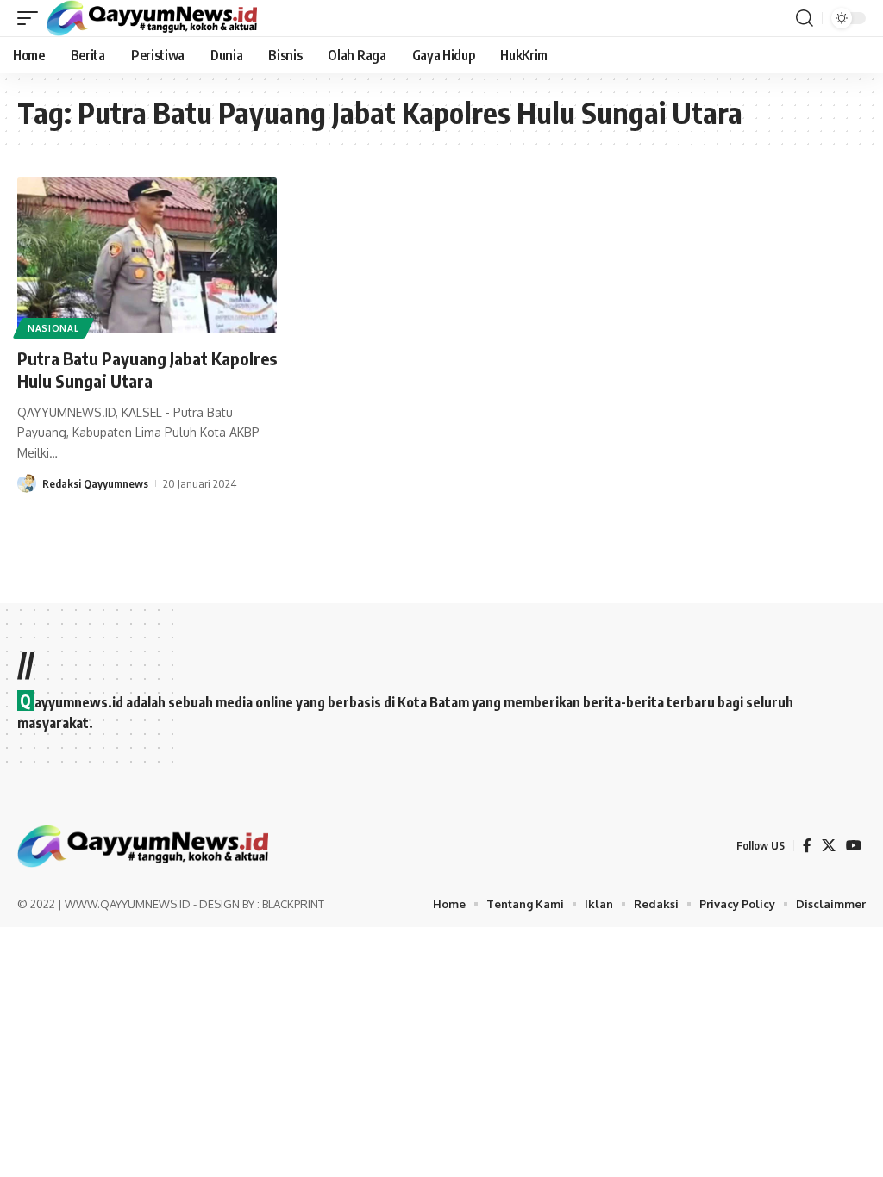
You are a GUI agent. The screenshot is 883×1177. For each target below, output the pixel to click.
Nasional (53, 328)
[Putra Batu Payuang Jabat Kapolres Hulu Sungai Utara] (147, 255)
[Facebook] (807, 845)
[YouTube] (854, 845)
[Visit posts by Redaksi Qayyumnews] (26, 483)
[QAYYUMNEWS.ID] (152, 18)
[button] (32, 18)
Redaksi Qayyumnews (95, 483)
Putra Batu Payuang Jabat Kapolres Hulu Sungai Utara (147, 369)
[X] (828, 845)
